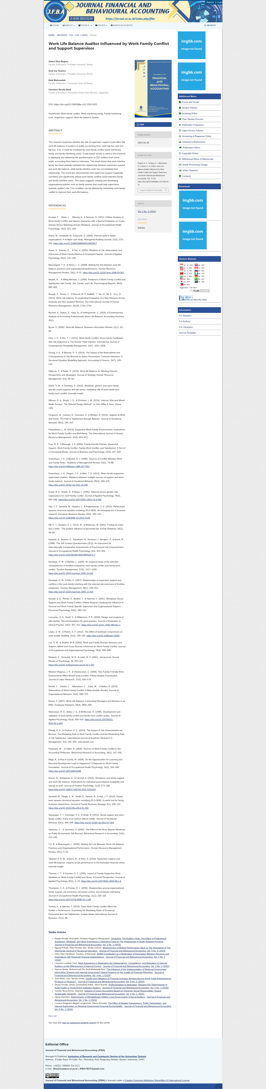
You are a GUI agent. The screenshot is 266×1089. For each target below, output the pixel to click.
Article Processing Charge (195, 164)
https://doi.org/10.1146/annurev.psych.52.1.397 (71, 665)
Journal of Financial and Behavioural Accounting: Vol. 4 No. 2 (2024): (111, 981)
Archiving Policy (189, 113)
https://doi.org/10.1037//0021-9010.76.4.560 (79, 499)
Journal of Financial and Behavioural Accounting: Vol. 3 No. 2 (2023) (132, 951)
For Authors (184, 321)
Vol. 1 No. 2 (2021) (78, 35)
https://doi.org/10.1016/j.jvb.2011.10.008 (68, 485)
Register (210, 2)
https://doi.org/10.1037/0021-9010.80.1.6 (101, 881)
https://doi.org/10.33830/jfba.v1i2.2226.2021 (75, 104)
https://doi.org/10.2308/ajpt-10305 (103, 635)
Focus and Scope (190, 102)
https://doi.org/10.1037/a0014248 (64, 771)
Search (211, 25)
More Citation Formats (151, 190)
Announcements (123, 25)
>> (55, 1016)
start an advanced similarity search (79, 1022)
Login (220, 2)
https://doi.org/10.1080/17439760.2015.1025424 (72, 789)
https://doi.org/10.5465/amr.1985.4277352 (69, 466)
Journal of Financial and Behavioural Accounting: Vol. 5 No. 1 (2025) (135, 988)
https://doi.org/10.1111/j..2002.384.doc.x (100, 625)
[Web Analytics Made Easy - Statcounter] (186, 299)
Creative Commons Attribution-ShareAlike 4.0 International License (157, 1080)
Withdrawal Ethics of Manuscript (197, 159)
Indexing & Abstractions (193, 142)
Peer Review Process (192, 119)
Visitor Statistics (190, 170)
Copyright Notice (190, 153)
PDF (141, 124)
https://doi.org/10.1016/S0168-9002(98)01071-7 (71, 555)
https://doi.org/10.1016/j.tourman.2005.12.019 (70, 592)
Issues (101, 25)
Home (55, 25)
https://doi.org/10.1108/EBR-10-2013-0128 (69, 518)
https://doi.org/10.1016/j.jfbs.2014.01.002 (68, 808)
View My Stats (200, 299)
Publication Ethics (191, 147)
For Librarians (186, 327)
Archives (62, 35)
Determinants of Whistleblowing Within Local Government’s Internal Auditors (108, 997)
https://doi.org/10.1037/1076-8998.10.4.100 (69, 899)
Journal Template (187, 333)
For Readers (185, 315)
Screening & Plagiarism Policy (196, 136)
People (85, 25)
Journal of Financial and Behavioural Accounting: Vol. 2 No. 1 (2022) (136, 966)
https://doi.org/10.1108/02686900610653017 (75, 243)
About (69, 25)
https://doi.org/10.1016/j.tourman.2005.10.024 (70, 573)
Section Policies (189, 107)
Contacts (186, 176)
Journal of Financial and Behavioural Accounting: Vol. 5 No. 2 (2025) (88, 944)
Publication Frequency (193, 125)
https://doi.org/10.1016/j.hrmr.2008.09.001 (103, 272)
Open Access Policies (192, 130)
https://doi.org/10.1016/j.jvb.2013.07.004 (94, 822)
